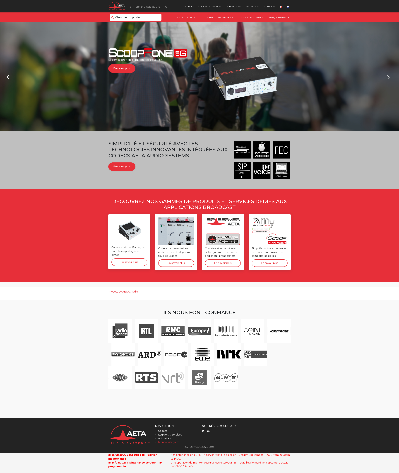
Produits (189, 6)
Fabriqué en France (278, 17)
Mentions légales (168, 442)
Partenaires (252, 6)
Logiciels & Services (170, 434)
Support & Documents (251, 17)
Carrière (208, 17)
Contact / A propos (187, 17)
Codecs (162, 430)
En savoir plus (121, 68)
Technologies (233, 6)
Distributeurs (225, 17)
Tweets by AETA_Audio (123, 291)
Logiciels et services (209, 6)
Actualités (269, 6)
